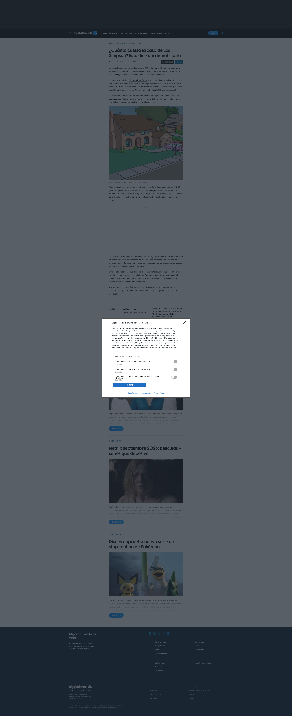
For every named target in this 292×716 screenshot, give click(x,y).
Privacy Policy (159, 393)
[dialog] (146, 358)
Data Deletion (133, 393)
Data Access (146, 393)
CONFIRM (129, 385)
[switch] (174, 361)
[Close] (185, 323)
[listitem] (146, 356)
